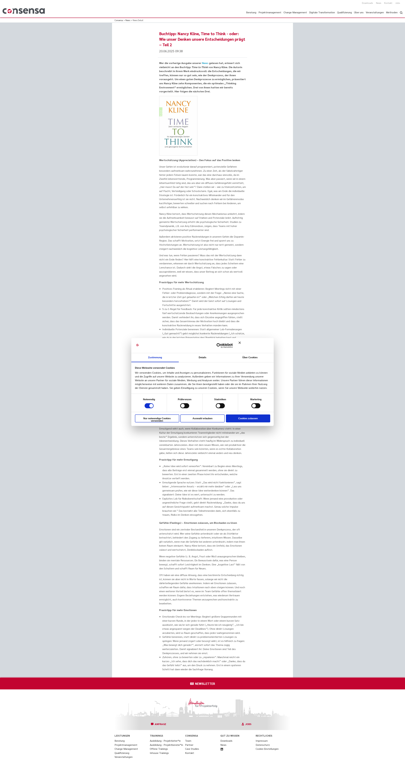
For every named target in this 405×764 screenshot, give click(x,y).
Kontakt (388, 2)
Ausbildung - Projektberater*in (166, 744)
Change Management (126, 748)
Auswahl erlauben (202, 418)
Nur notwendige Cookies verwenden (157, 419)
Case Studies (192, 748)
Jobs (397, 2)
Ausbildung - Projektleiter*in (165, 740)
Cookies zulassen (248, 418)
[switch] (184, 405)
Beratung (120, 740)
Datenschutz (263, 744)
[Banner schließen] (254, 345)
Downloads (367, 2)
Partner (189, 744)
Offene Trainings (159, 748)
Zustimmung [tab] (155, 357)
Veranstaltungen (124, 756)
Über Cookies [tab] (250, 357)
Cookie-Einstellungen (267, 748)
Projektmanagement (126, 744)
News (378, 2)
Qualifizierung (122, 752)
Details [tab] (202, 357)
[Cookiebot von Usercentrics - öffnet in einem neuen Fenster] (219, 345)
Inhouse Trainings (159, 752)
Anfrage (160, 724)
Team (188, 740)
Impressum (262, 740)
